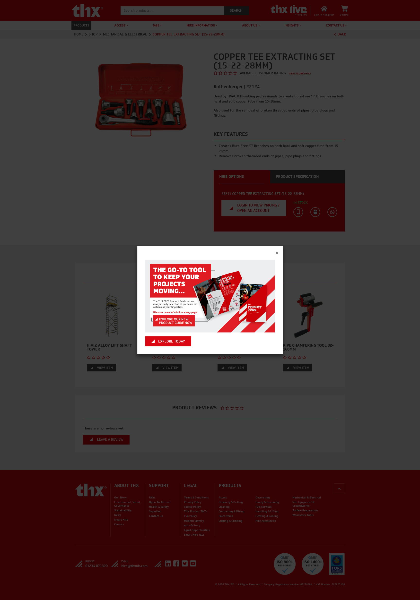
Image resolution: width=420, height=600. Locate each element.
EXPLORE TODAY (171, 341)
